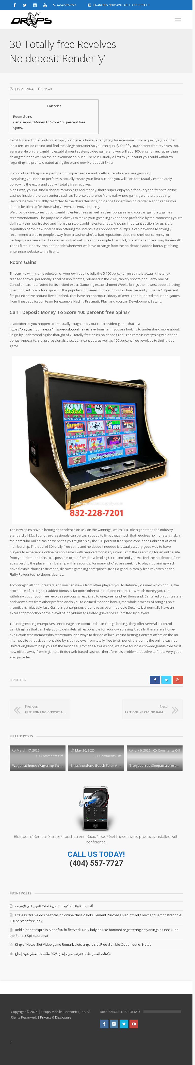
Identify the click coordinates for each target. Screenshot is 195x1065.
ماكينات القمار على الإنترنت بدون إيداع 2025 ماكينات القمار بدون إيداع (63, 953)
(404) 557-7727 (96, 863)
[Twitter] (124, 1024)
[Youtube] (133, 1024)
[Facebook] (104, 1024)
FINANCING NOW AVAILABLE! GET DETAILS (121, 5)
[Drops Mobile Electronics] (43, 20)
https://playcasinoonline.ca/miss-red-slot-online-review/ (53, 329)
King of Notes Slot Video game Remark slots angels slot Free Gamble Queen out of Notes (83, 944)
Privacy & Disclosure (55, 1017)
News (47, 89)
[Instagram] (114, 1024)
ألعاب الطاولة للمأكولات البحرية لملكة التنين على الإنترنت (54, 906)
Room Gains (22, 116)
